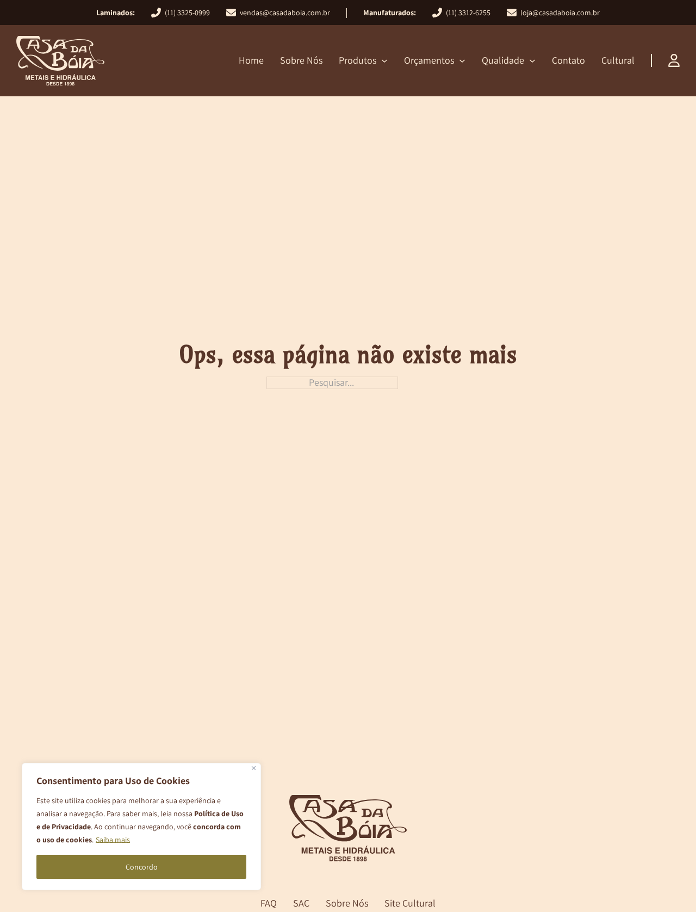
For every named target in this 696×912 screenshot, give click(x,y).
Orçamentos (429, 60)
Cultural (618, 60)
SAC (301, 903)
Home (251, 60)
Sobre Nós (301, 60)
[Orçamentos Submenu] (462, 61)
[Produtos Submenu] (384, 61)
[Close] (253, 768)
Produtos (357, 60)
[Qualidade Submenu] (532, 61)
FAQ (268, 903)
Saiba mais (113, 840)
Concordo (142, 867)
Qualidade (503, 60)
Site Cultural (410, 903)
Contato (568, 60)
